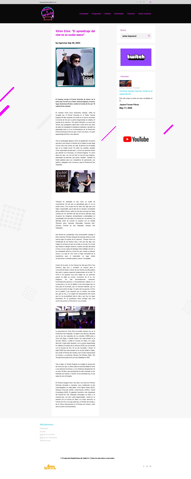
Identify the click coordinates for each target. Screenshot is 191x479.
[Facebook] (137, 2)
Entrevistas (119, 14)
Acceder (43, 431)
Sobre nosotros (144, 14)
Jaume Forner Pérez (129, 104)
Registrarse (44, 428)
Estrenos (129, 88)
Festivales (136, 88)
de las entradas (47, 434)
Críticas (107, 14)
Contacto (131, 14)
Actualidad (83, 14)
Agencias (62, 43)
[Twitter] (140, 2)
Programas (96, 14)
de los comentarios (48, 437)
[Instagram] (144, 2)
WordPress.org (45, 440)
